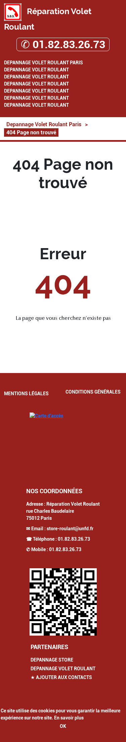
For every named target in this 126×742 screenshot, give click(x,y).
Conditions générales (93, 392)
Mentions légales (26, 393)
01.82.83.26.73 (74, 539)
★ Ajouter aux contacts (61, 677)
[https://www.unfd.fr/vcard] (63, 602)
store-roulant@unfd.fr (70, 528)
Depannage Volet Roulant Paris (43, 62)
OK (63, 726)
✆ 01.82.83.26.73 (63, 44)
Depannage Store (52, 660)
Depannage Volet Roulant (36, 69)
